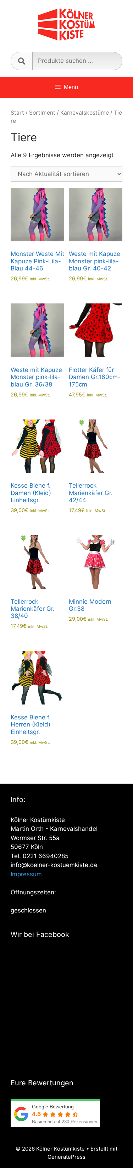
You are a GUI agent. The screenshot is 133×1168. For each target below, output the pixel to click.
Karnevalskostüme (84, 112)
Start (17, 112)
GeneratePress (66, 1156)
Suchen (21, 61)
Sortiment (42, 112)
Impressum (26, 874)
